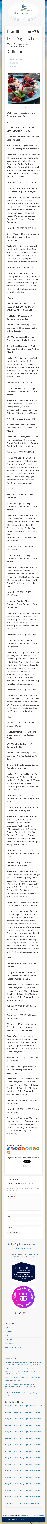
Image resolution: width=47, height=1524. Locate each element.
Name (12, 1216)
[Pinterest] (19, 1148)
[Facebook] (8, 1148)
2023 (6, 1425)
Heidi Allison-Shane (16, 59)
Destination (13, 67)
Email (12, 1222)
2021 (6, 1438)
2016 (6, 1471)
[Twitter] (27, 1148)
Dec (6, 1415)
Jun (25, 1406)
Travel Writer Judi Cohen (13, 1348)
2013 (6, 1490)
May (21, 1406)
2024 (6, 1419)
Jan (9, 1406)
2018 (6, 1458)
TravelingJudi (9, 1352)
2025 (6, 1412)
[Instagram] (12, 1148)
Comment (12, 1196)
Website (10, 1227)
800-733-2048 (18, 1257)
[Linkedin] (16, 1148)
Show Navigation (40, 20)
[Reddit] (23, 1148)
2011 (6, 1503)
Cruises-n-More (32, 1254)
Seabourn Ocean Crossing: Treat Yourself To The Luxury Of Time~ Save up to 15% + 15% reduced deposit (21, 1371)
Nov (39, 1412)
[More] (8, 1152)
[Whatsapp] (30, 1148)
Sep (33, 1412)
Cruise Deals (9, 1331)
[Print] (34, 1148)
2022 (6, 1432)
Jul (27, 1406)
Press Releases (10, 1344)
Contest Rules (9, 1327)
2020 (6, 1445)
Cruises (7, 1335)
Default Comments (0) (13, 1183)
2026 (6, 1406)
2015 (6, 1477)
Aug (30, 1406)
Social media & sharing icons (14, 1523)
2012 (6, 1497)
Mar (15, 1406)
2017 (6, 1464)
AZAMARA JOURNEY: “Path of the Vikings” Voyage (21, 1393)
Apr (18, 1406)
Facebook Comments (27, 1183)
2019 (6, 1451)
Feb (12, 1406)
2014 (6, 1484)
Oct (36, 1412)
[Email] (37, 1148)
